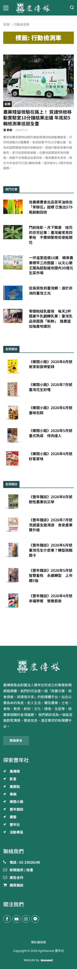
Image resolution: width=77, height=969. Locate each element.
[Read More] (38, 81)
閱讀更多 (16, 740)
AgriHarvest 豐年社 (51, 951)
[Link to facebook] (7, 919)
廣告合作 (16, 878)
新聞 (7, 104)
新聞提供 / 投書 (21, 870)
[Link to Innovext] (47, 960)
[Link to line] (35, 919)
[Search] (72, 7)
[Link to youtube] (16, 919)
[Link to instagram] (26, 919)
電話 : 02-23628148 (25, 863)
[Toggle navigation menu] (6, 7)
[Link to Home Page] (38, 7)
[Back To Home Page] (38, 666)
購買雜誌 (16, 885)
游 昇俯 (7, 130)
